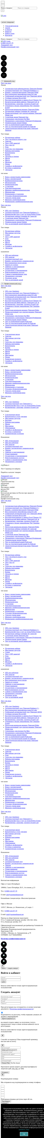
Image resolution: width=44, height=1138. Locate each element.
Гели (7, 147)
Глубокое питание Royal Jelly (15, 98)
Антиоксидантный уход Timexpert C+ (18, 404)
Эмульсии (8, 170)
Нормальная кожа (11, 184)
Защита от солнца (11, 265)
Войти (4, 968)
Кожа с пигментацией (13, 179)
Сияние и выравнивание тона (16, 274)
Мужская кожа (10, 182)
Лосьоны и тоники (12, 156)
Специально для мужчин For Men (17, 119)
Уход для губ (9, 145)
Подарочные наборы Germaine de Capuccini (21, 111)
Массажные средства (12, 233)
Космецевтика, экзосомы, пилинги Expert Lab (22, 104)
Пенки (7, 164)
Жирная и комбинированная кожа (17, 190)
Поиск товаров (6, 8)
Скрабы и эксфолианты (13, 166)
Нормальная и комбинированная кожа (19, 201)
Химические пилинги (13, 359)
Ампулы (8, 141)
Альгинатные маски (12, 334)
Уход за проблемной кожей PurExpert (18, 125)
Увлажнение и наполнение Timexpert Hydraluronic (23, 121)
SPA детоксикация (12, 441)
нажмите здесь (24, 1129)
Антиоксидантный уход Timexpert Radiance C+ (22, 90)
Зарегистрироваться (8, 1018)
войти (3, 982)
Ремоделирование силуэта (14, 272)
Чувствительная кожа (13, 188)
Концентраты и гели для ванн (16, 416)
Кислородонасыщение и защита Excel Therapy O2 (23, 100)
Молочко (8, 162)
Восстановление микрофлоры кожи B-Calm (21, 94)
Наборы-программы (12, 151)
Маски (7, 158)
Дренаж (8, 450)
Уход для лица (6, 83)
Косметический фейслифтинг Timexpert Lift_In (22, 102)
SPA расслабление (11, 255)
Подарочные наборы (12, 137)
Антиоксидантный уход (14, 259)
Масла (7, 160)
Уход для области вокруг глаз (15, 139)
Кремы (7, 154)
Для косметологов (11, 26)
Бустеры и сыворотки (13, 168)
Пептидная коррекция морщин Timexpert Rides (22, 109)
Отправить (5, 1072)
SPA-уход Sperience (12, 210)
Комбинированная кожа (14, 181)
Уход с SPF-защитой (12, 143)
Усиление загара (11, 278)
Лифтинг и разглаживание (14, 267)
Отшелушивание (11, 268)
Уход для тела (6, 205)
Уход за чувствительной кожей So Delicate (20, 126)
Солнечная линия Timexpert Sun (16, 117)
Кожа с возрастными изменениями (17, 177)
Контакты (8, 35)
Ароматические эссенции (14, 433)
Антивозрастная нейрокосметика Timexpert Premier (23, 89)
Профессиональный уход (10, 478)
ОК (24, 1134)
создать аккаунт (13, 968)
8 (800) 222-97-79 (7, 43)
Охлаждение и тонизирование (16, 270)
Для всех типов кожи (13, 198)
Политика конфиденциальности (21, 1009)
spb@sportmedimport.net (14, 895)
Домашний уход (7, 476)
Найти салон (9, 33)
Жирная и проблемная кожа (15, 200)
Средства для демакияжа (14, 149)
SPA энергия (9, 257)
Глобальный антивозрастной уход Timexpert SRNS (23, 96)
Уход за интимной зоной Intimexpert (18, 224)
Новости (8, 31)
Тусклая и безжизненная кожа (16, 196)
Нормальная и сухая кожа (14, 194)
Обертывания (10, 428)
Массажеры (9, 355)
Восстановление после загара (16, 263)
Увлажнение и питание (13, 276)
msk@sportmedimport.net (15, 914)
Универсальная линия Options (16, 123)
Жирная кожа (10, 192)
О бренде (8, 30)
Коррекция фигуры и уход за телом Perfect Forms (23, 214)
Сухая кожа (9, 186)
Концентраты (10, 153)
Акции (7, 28)
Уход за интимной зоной (14, 280)
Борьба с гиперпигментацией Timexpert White (21, 92)
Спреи (7, 235)
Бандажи (8, 420)
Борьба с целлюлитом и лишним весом (19, 261)
